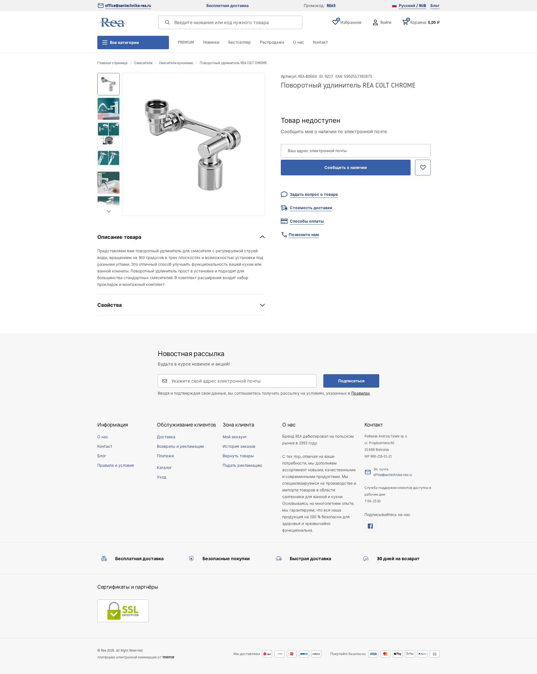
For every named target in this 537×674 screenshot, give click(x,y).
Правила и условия (115, 465)
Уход (161, 477)
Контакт (320, 42)
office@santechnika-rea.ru (128, 5)
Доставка (166, 436)
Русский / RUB (412, 5)
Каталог (164, 467)
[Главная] (112, 22)
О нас (298, 42)
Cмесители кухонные (176, 63)
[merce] (168, 657)
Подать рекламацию (242, 465)
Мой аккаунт (235, 436)
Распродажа (272, 42)
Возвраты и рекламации (180, 446)
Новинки (211, 42)
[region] (108, 144)
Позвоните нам (304, 234)
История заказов (239, 446)
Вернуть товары (238, 455)
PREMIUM (186, 42)
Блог (435, 5)
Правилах (360, 393)
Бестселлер (239, 42)
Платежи (165, 455)
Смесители (143, 63)
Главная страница (112, 63)
